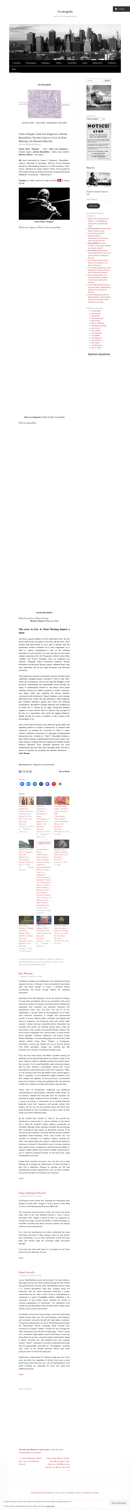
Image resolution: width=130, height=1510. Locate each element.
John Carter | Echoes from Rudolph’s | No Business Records (98, 262)
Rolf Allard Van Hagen (99, 326)
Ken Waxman (26, 973)
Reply (21, 1178)
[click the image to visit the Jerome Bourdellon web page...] (44, 422)
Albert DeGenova (97, 318)
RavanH (96, 1493)
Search (107, 80)
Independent (97, 63)
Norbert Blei (95, 316)
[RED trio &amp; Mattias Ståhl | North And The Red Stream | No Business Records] (44, 920)
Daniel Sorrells (27, 1272)
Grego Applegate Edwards (32, 1192)
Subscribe (93, 206)
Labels (84, 63)
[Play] (59, 180)
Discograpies (31, 63)
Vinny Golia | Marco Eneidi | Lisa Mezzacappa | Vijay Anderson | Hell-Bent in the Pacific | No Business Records (58, 1464)
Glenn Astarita (93, 275)
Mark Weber (95, 343)
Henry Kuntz (95, 328)
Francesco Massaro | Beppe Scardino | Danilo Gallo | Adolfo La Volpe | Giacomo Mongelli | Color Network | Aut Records (26, 936)
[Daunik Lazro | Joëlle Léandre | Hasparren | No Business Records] (61, 844)
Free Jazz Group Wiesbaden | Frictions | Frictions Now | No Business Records (99, 270)
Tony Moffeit (95, 335)
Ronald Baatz (96, 311)
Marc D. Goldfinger (97, 323)
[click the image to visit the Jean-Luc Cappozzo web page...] (44, 227)
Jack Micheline (96, 333)
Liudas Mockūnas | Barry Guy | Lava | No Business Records (30, 1461)
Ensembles (72, 63)
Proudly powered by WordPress (42, 1493)
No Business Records (33, 144)
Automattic (70, 1493)
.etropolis (65, 11)
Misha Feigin (95, 321)
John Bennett (96, 313)
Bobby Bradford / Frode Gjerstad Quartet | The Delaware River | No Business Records (99, 299)
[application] (59, 180)
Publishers (112, 63)
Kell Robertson (96, 338)
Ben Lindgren (96, 330)
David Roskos (96, 340)
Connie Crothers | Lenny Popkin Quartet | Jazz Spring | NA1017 (99, 245)
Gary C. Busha (96, 348)
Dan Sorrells (92, 260)
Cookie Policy (50, 1506)
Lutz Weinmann (96, 345)
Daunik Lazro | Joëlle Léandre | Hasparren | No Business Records (61, 854)
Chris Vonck (92, 233)
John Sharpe (92, 268)
